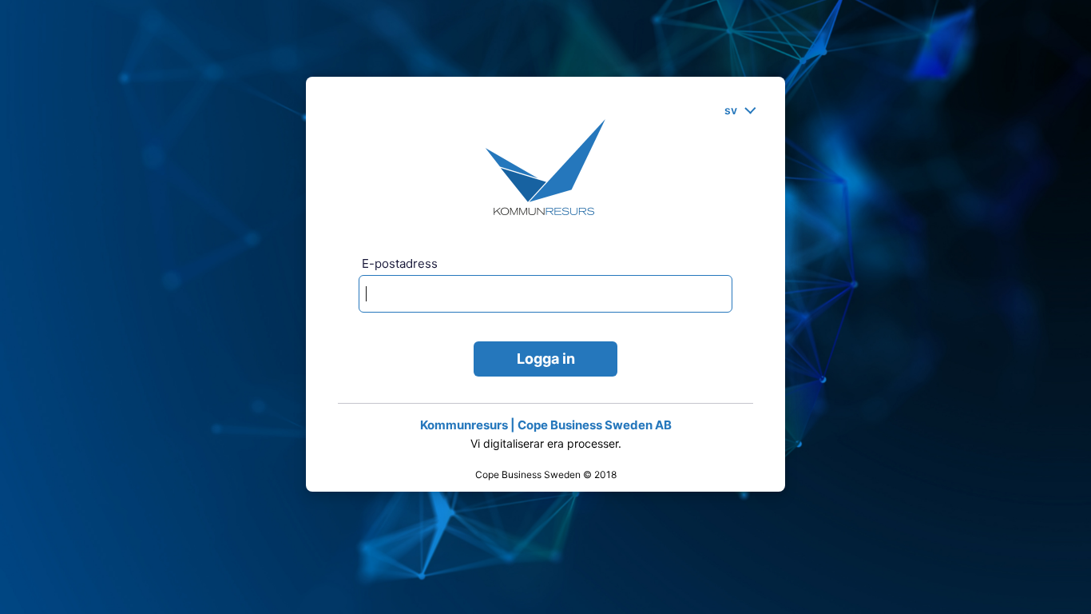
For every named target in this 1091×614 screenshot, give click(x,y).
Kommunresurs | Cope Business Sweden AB (546, 425)
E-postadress (400, 263)
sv (730, 110)
